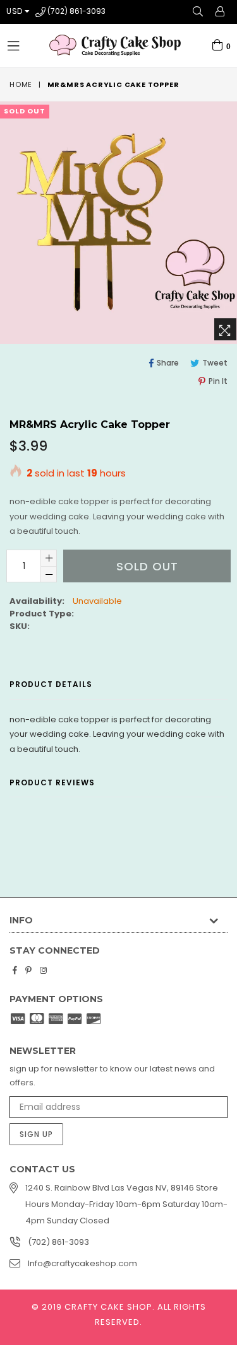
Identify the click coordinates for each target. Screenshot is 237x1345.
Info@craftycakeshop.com (82, 1263)
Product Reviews (52, 782)
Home (20, 84)
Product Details (50, 684)
